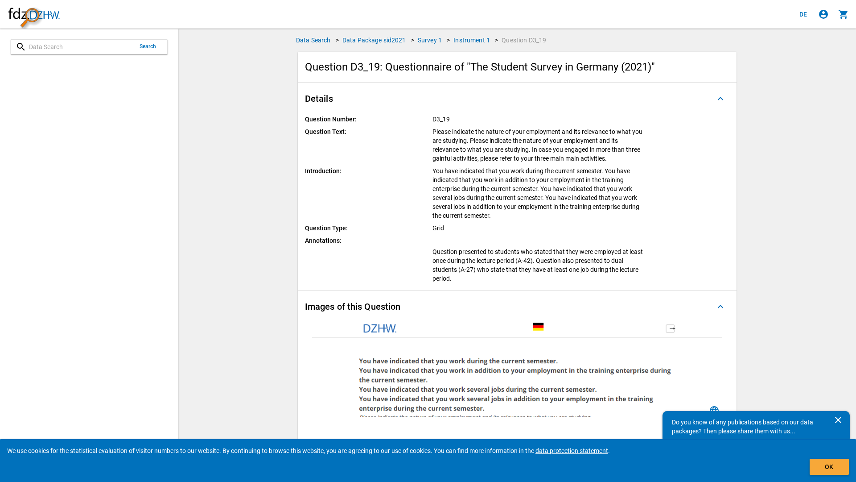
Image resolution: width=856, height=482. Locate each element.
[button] (517, 99)
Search (148, 46)
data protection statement (571, 450)
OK (829, 466)
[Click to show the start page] (34, 14)
